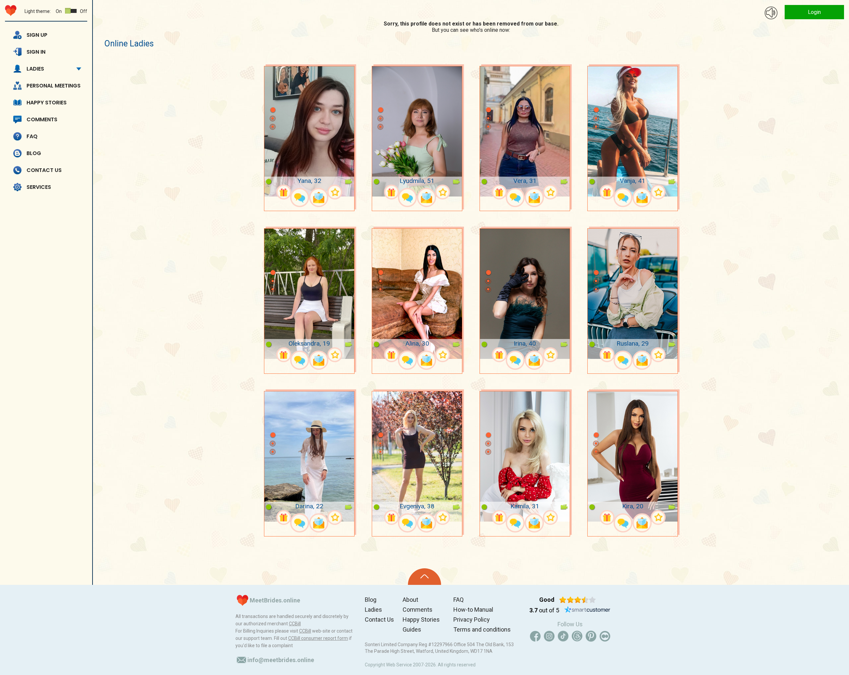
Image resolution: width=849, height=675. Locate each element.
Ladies (35, 69)
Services (39, 187)
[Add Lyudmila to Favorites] (442, 192)
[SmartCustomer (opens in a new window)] (587, 610)
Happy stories (47, 102)
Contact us (44, 170)
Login (814, 12)
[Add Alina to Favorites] (442, 354)
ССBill (295, 623)
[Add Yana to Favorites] (334, 192)
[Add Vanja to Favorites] (658, 192)
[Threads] (577, 636)
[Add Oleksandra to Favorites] (334, 354)
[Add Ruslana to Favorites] (658, 354)
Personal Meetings (54, 85)
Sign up (37, 35)
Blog (34, 153)
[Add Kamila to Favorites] (550, 517)
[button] (273, 100)
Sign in (36, 52)
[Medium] (605, 636)
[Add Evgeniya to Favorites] (442, 517)
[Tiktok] (563, 636)
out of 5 (544, 610)
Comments (42, 119)
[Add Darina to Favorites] (334, 517)
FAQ (32, 136)
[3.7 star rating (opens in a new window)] (577, 599)
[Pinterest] (591, 636)
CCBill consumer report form (318, 638)
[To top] (424, 576)
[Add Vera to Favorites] (550, 192)
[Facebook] (535, 636)
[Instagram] (549, 636)
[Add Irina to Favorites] (550, 354)
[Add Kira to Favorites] (658, 517)
